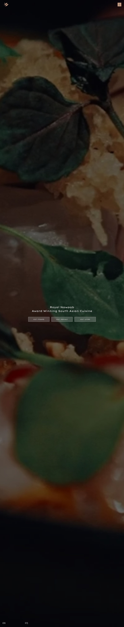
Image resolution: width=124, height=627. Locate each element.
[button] (4, 623)
